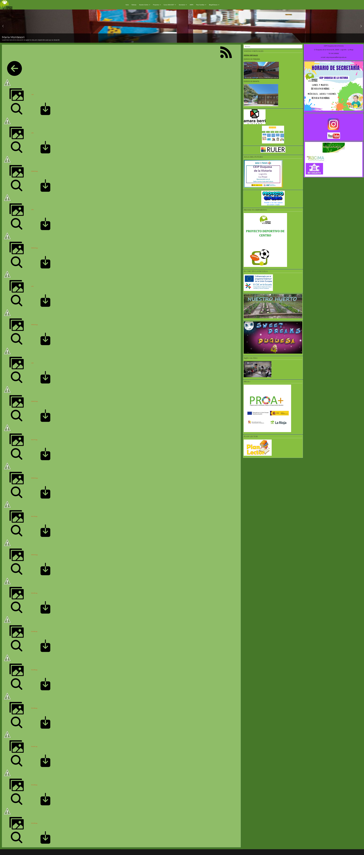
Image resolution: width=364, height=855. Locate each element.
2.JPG (32, 133)
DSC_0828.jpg (34, 785)
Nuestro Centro (143, 5)
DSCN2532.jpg (34, 401)
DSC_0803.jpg (34, 669)
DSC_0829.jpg (34, 823)
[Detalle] (16, 109)
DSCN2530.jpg (34, 324)
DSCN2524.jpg (34, 171)
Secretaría (182, 5)
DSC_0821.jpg (34, 746)
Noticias (134, 5)
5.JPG (32, 363)
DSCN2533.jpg (34, 478)
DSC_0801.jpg (34, 593)
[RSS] (226, 52)
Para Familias (200, 5)
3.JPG (32, 209)
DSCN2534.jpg (34, 554)
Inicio (127, 5)
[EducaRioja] (334, 148)
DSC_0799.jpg (34, 516)
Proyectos (156, 5)
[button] (2, 26)
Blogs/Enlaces (213, 5)
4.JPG (32, 286)
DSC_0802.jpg (34, 631)
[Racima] (334, 157)
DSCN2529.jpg (34, 248)
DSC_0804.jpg (34, 708)
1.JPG (32, 94)
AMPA (191, 5)
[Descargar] (45, 109)
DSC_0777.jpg (34, 439)
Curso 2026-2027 (169, 5)
